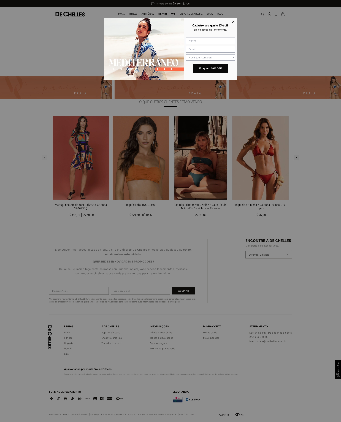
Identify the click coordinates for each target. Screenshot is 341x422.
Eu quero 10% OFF (210, 68)
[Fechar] (233, 21)
